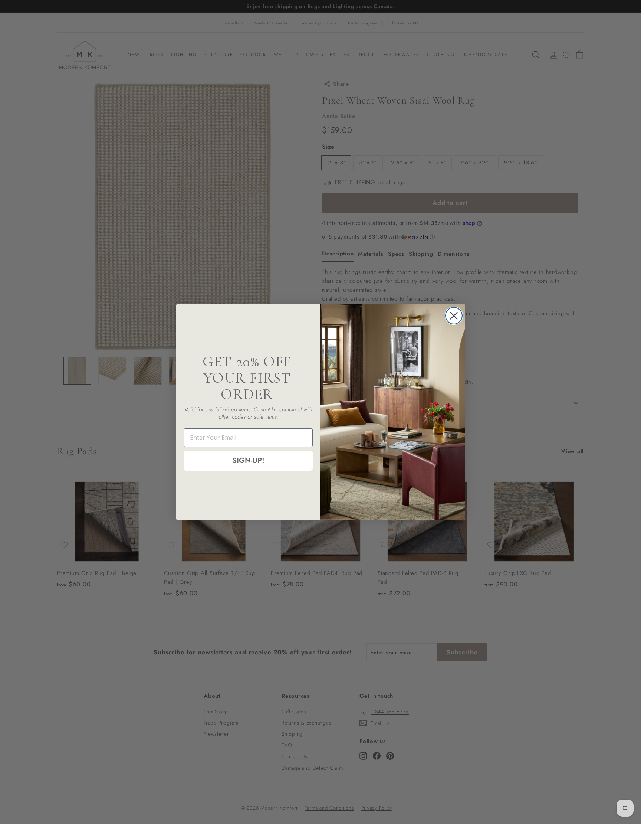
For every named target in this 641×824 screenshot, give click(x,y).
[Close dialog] (454, 315)
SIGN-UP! (248, 460)
